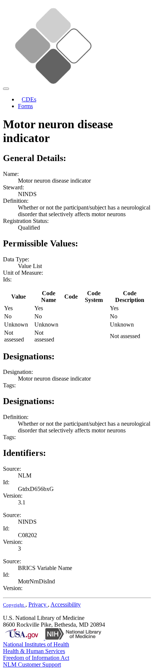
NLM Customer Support (32, 664)
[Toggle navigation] (6, 89)
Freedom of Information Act (36, 658)
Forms (25, 106)
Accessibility (65, 604)
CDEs (29, 99)
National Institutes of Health (36, 644)
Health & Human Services (34, 651)
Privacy (38, 604)
